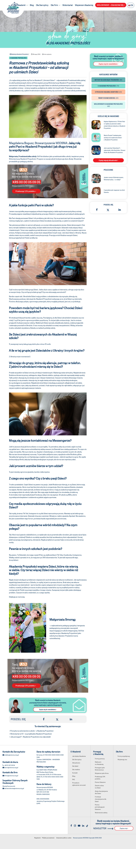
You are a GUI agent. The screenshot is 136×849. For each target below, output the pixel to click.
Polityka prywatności (48, 838)
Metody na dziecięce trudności (108, 80)
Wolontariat (67, 5)
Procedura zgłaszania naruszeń (79, 784)
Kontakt (75, 773)
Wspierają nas (122, 759)
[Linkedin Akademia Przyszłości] (83, 825)
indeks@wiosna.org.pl (11, 755)
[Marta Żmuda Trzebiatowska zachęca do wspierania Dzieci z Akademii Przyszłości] (96, 137)
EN (131, 5)
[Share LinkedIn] (71, 719)
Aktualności (76, 763)
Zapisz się (123, 828)
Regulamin (37, 838)
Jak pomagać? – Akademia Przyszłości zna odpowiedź (30, 737)
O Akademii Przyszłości (18, 58)
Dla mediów (76, 769)
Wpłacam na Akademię (99, 763)
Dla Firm (54, 5)
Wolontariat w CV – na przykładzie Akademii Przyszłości (31, 734)
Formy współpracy (124, 756)
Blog (32, 5)
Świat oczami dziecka (108, 98)
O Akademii (21, 5)
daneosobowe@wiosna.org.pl (14, 788)
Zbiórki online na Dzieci (99, 786)
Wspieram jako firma (102, 773)
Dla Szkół (75, 766)
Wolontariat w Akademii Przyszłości (108, 105)
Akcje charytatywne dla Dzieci (101, 792)
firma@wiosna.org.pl (11, 775)
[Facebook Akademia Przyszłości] (71, 825)
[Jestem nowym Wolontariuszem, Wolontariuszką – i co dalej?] (96, 178)
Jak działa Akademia (79, 756)
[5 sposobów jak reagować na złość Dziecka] (96, 191)
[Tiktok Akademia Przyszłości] (87, 825)
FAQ (73, 779)
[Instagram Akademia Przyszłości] (75, 825)
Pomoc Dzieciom (100, 782)
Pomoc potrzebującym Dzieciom (100, 807)
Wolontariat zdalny (101, 812)
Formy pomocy (100, 759)
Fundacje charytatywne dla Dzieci (100, 799)
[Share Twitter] (57, 719)
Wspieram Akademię (84, 5)
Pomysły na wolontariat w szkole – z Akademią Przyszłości (32, 731)
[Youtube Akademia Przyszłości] (79, 825)
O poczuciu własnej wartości (108, 92)
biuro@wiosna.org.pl (11, 767)
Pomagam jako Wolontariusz (100, 769)
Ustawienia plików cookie (63, 838)
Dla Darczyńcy (42, 5)
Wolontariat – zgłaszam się (110, 5)
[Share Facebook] (43, 719)
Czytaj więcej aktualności (108, 160)
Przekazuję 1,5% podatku (100, 778)
